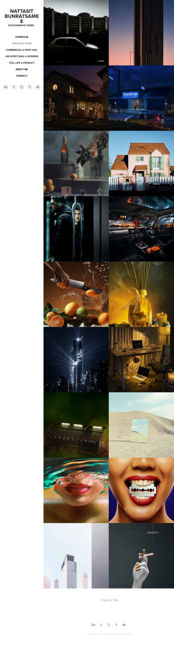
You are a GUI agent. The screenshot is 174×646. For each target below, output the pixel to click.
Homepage (21, 37)
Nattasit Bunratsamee (22, 16)
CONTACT (21, 75)
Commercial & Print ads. (22, 50)
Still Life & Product (21, 63)
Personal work (22, 43)
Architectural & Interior (21, 56)
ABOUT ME (22, 69)
